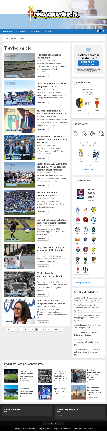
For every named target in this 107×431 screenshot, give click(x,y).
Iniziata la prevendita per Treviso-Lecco (26, 391)
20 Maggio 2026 (50, 279)
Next (61, 330)
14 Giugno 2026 (51, 116)
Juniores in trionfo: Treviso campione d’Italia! (51, 85)
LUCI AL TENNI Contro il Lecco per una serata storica (26, 374)
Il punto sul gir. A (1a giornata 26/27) (61, 391)
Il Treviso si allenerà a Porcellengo (49, 56)
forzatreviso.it (8, 31)
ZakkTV (40, 60)
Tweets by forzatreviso (82, 282)
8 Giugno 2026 (49, 198)
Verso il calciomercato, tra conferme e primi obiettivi (51, 221)
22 (56, 330)
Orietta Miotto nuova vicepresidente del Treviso (51, 302)
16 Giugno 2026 (50, 60)
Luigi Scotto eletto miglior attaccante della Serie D (51, 249)
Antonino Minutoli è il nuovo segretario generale (51, 112)
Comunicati (9, 76)
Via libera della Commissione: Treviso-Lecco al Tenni (85, 340)
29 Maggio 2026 (50, 253)
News (15, 76)
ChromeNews (78, 428)
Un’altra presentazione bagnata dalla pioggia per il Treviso (93, 375)
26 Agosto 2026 (93, 397)
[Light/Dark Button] (99, 31)
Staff (20, 130)
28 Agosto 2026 (26, 396)
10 (48, 330)
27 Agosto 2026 (60, 396)
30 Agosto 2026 (26, 381)
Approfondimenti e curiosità (14, 155)
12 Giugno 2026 (50, 145)
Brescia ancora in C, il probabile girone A (48, 194)
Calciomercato (10, 239)
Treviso (23, 31)
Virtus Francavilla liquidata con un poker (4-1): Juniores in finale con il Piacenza (52, 166)
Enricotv (41, 116)
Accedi (59, 415)
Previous (11, 330)
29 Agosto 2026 (93, 382)
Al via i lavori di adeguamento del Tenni (49, 274)
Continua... (42, 76)
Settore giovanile (11, 103)
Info (88, 114)
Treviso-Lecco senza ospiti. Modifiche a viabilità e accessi (85, 306)
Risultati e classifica (23, 100)
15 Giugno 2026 (49, 89)
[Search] (103, 31)
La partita (8, 100)
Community (36, 31)
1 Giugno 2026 (49, 225)
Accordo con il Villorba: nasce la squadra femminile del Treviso (52, 139)
